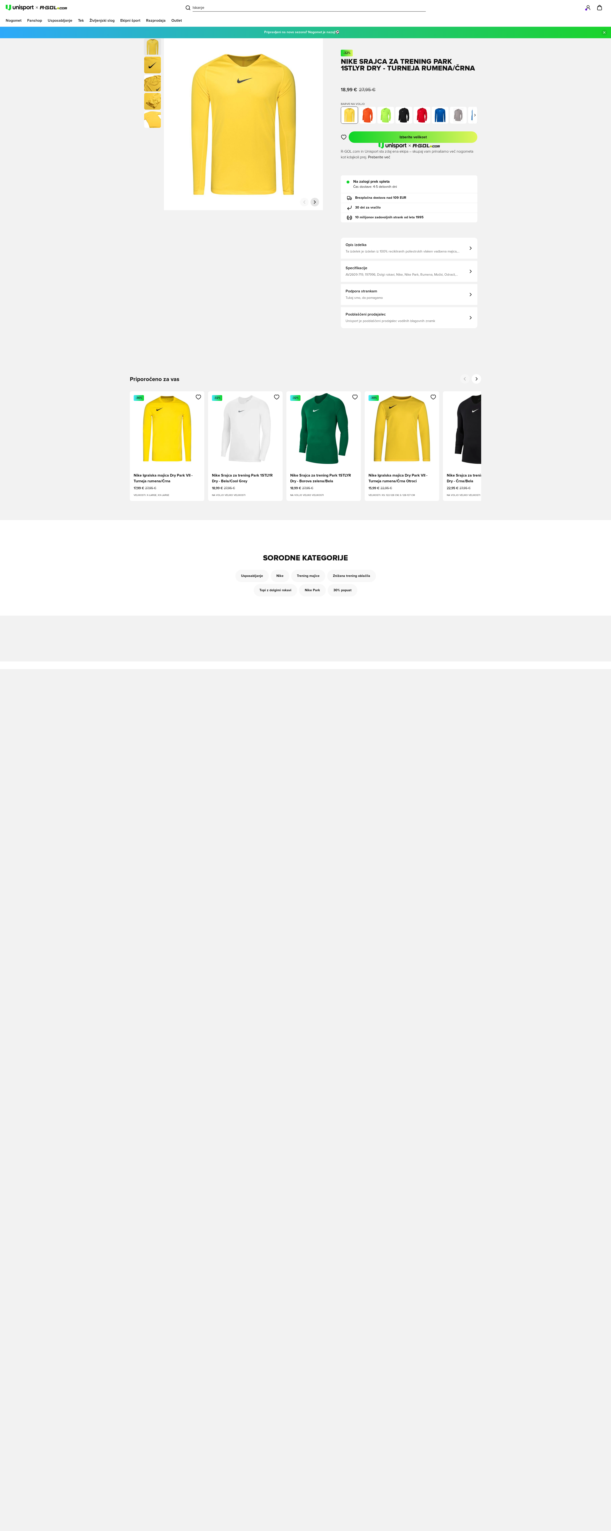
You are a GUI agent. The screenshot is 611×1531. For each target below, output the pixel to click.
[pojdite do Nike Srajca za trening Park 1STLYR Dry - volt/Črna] (385, 115)
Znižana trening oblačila (351, 576)
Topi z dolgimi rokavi (275, 590)
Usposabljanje (252, 576)
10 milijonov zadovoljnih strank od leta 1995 (389, 217)
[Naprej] (315, 202)
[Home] (36, 8)
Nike (280, 576)
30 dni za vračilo (368, 207)
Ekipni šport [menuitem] (130, 20)
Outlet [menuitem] (176, 20)
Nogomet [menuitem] (13, 20)
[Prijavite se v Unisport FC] (588, 7)
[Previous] (465, 379)
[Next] (476, 379)
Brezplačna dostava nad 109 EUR (380, 197)
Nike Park (312, 590)
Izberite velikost (413, 137)
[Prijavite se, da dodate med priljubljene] (344, 137)
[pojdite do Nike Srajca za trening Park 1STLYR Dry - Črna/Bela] (403, 115)
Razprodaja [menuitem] (156, 20)
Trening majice (308, 576)
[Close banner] (604, 32)
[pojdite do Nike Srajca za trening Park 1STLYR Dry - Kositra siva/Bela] (458, 115)
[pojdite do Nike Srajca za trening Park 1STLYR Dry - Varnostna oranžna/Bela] (367, 115)
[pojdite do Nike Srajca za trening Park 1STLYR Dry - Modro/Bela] (440, 115)
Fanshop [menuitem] (34, 20)
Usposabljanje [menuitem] (60, 20)
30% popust (342, 590)
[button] (152, 65)
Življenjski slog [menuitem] (102, 20)
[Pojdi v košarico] (599, 7)
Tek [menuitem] (81, 20)
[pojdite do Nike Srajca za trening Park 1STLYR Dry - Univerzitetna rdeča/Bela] (422, 115)
